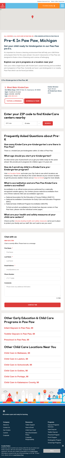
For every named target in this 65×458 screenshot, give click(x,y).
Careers (5, 432)
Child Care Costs (30, 430)
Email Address (9, 265)
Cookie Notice (34, 451)
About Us (6, 425)
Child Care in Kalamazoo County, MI (21, 382)
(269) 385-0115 (12, 96)
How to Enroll (39, 178)
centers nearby (48, 6)
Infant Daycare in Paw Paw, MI (18, 328)
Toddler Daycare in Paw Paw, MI (19, 334)
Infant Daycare (52, 429)
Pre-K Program (52, 437)
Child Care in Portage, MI (16, 376)
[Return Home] (2, 5)
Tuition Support (30, 425)
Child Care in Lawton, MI (16, 359)
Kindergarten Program (54, 440)
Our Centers (6, 430)
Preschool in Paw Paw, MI (16, 340)
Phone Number (9, 274)
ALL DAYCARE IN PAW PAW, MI (23, 36)
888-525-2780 (9, 240)
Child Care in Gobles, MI (16, 370)
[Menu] (62, 5)
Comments (7, 283)
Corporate (6, 435)
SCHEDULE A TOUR (32, 101)
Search (48, 123)
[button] (32, 17)
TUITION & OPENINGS (14, 101)
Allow (52, 451)
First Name (8, 248)
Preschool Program (53, 435)
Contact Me (32, 305)
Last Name (8, 257)
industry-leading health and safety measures (31, 221)
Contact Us (6, 427)
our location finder (14, 173)
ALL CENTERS (8, 36)
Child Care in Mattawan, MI (17, 353)
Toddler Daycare (53, 432)
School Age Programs (54, 442)
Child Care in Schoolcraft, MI (18, 365)
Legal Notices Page (18, 455)
